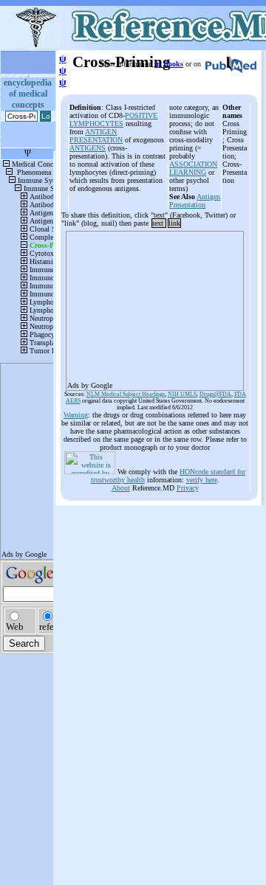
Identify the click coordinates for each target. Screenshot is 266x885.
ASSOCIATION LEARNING (193, 168)
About (121, 488)
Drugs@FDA (215, 394)
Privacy (188, 488)
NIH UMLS (182, 394)
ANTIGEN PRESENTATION (96, 136)
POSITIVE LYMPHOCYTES (113, 119)
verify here (201, 480)
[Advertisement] (154, 306)
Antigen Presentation (194, 200)
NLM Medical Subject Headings (125, 394)
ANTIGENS (87, 148)
